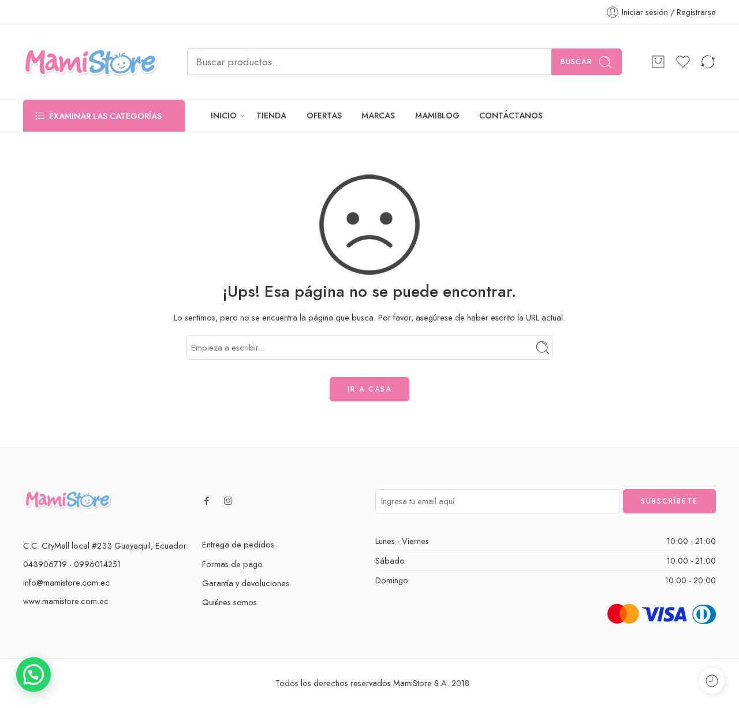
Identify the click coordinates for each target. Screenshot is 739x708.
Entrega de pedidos (238, 544)
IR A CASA (369, 389)
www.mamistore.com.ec (66, 601)
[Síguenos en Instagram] (228, 500)
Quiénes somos (229, 602)
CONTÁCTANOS (511, 115)
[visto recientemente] (712, 681)
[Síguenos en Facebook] (206, 500)
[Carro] (658, 62)
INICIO (224, 115)
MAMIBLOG (437, 115)
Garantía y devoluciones (245, 583)
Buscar (576, 61)
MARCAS (378, 115)
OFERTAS (324, 115)
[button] (33, 674)
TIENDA (271, 115)
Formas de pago (232, 564)
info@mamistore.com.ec (66, 582)
